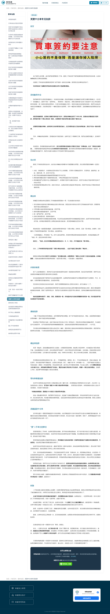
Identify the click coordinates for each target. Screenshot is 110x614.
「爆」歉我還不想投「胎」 (14, 122)
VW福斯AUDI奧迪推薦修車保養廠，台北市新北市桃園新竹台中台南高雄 (15, 211)
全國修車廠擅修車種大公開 (15, 106)
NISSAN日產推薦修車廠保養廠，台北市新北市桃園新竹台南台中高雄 (15, 203)
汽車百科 (13, 8)
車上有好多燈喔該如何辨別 (15, 160)
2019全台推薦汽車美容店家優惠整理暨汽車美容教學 (15, 75)
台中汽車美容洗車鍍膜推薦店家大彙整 (15, 87)
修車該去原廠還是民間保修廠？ (15, 279)
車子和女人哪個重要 (14, 312)
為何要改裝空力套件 (14, 261)
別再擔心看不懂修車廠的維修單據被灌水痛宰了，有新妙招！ (15, 245)
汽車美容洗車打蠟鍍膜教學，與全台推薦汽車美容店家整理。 (15, 128)
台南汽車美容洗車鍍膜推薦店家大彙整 (15, 81)
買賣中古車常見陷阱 (14, 299)
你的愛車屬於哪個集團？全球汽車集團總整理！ (15, 166)
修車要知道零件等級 (14, 333)
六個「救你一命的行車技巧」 (15, 290)
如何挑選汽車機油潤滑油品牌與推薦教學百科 (15, 307)
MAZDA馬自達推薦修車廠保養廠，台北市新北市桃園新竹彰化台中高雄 (15, 153)
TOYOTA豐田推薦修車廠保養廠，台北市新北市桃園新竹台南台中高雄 (15, 172)
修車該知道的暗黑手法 (14, 329)
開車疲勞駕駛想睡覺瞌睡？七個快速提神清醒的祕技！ (15, 56)
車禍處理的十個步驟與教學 (15, 321)
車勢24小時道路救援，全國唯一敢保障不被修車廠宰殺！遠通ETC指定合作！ (15, 114)
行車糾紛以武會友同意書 (15, 23)
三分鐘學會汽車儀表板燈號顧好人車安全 (15, 135)
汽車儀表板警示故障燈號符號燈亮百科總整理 (15, 62)
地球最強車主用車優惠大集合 (15, 43)
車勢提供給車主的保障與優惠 (15, 141)
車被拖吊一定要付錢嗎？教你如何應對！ (15, 284)
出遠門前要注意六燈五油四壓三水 (15, 252)
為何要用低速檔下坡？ (14, 270)
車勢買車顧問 (12, 19)
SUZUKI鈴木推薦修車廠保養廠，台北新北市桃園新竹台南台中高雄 (15, 195)
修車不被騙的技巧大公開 (15, 295)
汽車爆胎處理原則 (13, 316)
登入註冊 (104, 3)
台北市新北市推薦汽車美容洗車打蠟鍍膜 (15, 147)
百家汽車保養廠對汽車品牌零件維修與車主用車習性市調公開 (15, 29)
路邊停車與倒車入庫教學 (15, 257)
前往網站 (73, 556)
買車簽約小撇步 (12, 240)
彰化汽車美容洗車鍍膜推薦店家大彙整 (15, 68)
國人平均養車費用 (13, 326)
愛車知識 (20, 8)
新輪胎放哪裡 (12, 274)
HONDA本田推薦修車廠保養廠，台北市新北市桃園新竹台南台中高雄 (15, 180)
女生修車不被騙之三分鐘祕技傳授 (15, 49)
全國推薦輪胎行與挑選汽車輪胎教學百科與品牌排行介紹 (15, 100)
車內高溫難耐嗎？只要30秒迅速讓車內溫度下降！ (15, 265)
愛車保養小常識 (12, 303)
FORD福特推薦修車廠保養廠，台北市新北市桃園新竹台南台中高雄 (15, 226)
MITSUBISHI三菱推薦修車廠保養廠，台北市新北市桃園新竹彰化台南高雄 (15, 188)
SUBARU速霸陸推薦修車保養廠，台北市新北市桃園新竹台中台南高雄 (15, 36)
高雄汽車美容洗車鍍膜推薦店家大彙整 (15, 93)
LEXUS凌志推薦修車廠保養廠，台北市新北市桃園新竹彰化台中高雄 (15, 234)
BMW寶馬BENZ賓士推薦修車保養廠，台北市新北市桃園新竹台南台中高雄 (15, 218)
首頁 (7, 8)
